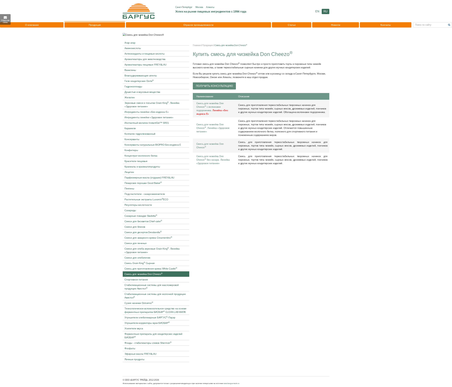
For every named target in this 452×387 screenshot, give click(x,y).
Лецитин (129, 172)
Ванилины (130, 70)
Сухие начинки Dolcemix (138, 302)
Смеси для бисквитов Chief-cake (143, 221)
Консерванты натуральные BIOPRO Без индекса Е (152, 144)
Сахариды (130, 210)
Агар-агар (129, 42)
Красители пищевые (135, 161)
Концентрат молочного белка (140, 155)
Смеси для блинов (134, 226)
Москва (199, 7)
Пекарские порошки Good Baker (143, 182)
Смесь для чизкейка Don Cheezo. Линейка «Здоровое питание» (213, 128)
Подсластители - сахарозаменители (144, 194)
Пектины (129, 188)
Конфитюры (131, 150)
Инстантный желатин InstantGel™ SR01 (146, 122)
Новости (335, 24)
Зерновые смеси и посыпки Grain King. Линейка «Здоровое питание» (151, 104)
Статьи (292, 24)
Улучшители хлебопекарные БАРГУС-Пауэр (149, 317)
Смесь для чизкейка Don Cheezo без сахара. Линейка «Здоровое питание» (213, 160)
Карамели (130, 128)
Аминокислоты (132, 48)
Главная (197, 45)
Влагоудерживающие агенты (140, 75)
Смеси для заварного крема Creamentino (148, 237)
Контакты (385, 24)
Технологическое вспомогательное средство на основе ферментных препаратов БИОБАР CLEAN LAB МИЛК (155, 310)
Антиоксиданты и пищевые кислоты (144, 53)
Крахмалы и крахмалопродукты (142, 166)
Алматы (210, 7)
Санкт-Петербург (183, 7)
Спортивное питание (136, 279)
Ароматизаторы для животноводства (144, 59)
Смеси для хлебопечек (137, 257)
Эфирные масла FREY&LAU (140, 353)
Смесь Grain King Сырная (139, 263)
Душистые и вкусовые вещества (142, 92)
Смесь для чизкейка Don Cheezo (143, 273)
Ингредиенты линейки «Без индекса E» (146, 111)
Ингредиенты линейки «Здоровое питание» (148, 117)
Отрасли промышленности (198, 24)
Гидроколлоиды (133, 86)
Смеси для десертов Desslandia (143, 232)
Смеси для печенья (135, 243)
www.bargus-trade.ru (231, 383)
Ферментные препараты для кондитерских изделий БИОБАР (153, 335)
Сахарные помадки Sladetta (140, 215)
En (317, 11)
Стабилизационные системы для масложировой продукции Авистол (151, 287)
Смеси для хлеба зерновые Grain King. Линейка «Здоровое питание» (152, 250)
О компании (32, 24)
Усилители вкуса (133, 328)
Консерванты (131, 139)
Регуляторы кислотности (138, 204)
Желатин (129, 97)
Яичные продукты (134, 359)
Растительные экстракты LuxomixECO (146, 199)
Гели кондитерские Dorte (139, 80)
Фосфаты (129, 348)
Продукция (95, 24)
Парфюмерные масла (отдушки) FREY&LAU (149, 177)
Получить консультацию (214, 85)
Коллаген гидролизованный (139, 133)
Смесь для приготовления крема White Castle (150, 268)
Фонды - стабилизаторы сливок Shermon (147, 342)
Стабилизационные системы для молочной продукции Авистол (155, 296)
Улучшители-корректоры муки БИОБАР (147, 322)
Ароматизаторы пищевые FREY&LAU (145, 64)
